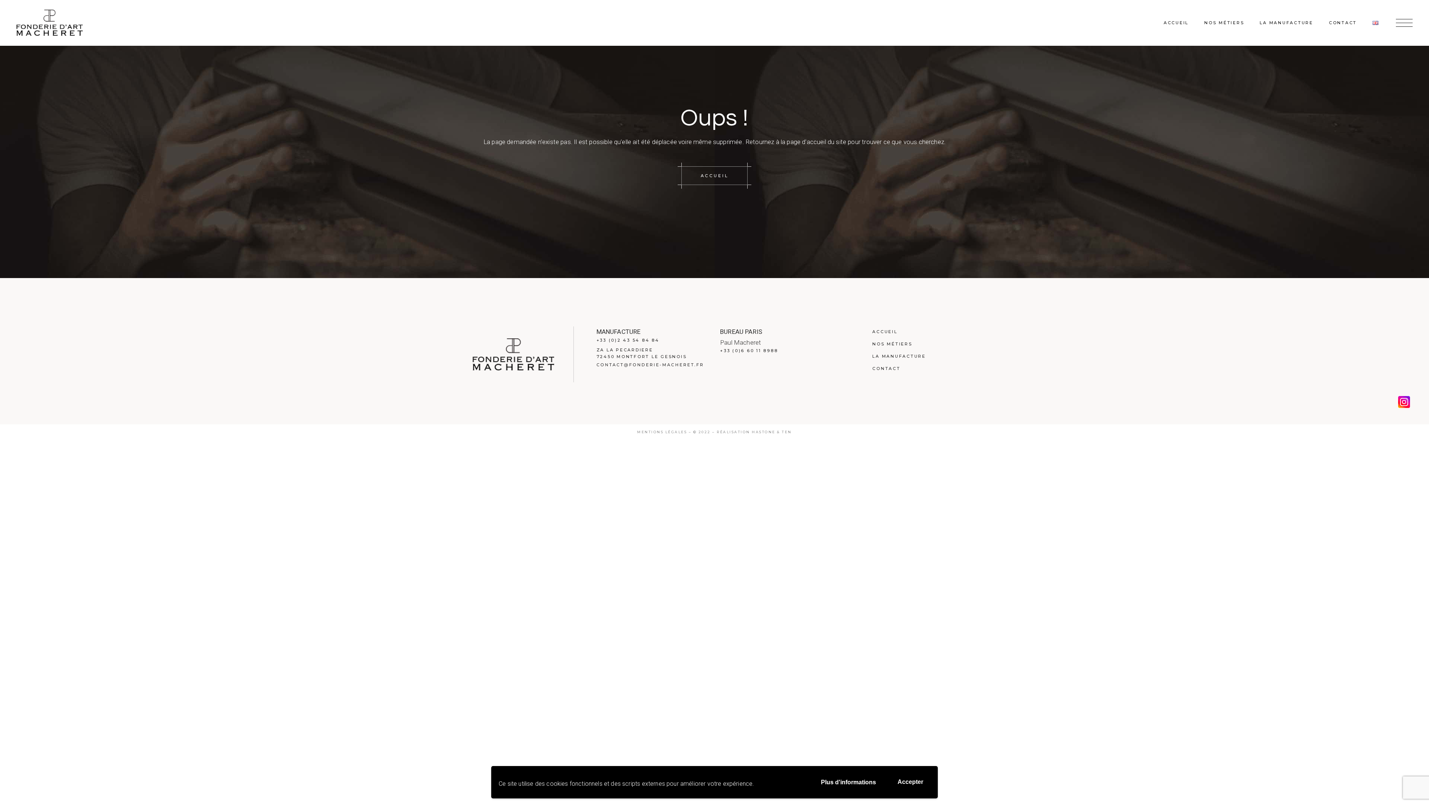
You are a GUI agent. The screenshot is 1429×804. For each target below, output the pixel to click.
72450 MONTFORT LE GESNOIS (642, 356)
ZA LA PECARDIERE (625, 349)
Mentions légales (662, 432)
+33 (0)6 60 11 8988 (749, 350)
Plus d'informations (848, 782)
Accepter (910, 782)
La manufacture (899, 356)
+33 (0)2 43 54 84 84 (628, 340)
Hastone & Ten (772, 432)
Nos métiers (892, 344)
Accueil (884, 331)
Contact (886, 368)
